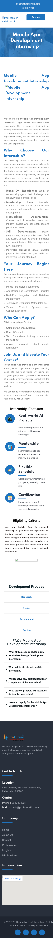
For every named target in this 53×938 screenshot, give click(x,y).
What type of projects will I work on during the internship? (28, 692)
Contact (6, 840)
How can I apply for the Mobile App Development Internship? (28, 704)
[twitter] (26, 932)
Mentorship (28, 444)
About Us (7, 834)
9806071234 (27, 8)
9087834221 (19, 802)
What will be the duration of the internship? (26, 669)
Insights (6, 850)
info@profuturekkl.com (26, 807)
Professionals (9, 845)
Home (5, 829)
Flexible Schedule (26, 469)
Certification (29, 495)
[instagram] (42, 932)
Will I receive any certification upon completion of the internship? (28, 681)
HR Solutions (9, 855)
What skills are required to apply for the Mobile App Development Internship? (26, 655)
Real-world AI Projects (30, 418)
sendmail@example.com (28, 3)
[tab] (26, 655)
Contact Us (36, 18)
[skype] (34, 932)
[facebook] (18, 932)
